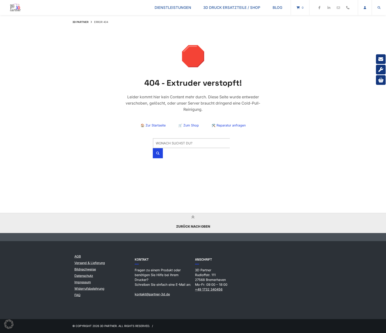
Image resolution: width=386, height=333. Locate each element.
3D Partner (80, 22)
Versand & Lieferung (89, 263)
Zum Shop (188, 125)
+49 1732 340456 (209, 289)
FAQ (77, 295)
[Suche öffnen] (379, 7)
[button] (9, 324)
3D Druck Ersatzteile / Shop (231, 7)
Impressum (82, 282)
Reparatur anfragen (228, 125)
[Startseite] (15, 7)
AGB (77, 256)
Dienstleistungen (173, 7)
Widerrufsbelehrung (89, 289)
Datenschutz (83, 276)
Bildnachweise (85, 269)
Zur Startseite (153, 125)
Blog (277, 7)
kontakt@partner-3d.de (152, 294)
